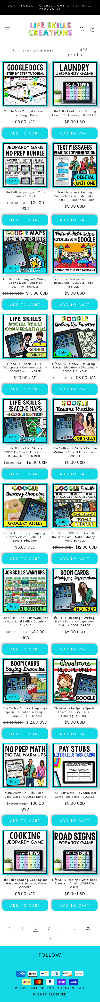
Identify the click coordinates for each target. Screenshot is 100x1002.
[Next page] (50, 938)
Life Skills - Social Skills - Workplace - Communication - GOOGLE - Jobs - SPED (25, 367)
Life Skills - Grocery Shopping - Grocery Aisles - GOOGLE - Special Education (25, 537)
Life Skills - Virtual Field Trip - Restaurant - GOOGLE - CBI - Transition (74, 283)
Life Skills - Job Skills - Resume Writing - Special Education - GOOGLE (75, 452)
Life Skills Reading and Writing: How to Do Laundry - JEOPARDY (74, 113)
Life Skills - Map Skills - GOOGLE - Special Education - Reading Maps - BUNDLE (25, 452)
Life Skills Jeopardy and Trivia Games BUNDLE (25, 194)
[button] (7, 29)
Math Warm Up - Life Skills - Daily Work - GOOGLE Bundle (25, 794)
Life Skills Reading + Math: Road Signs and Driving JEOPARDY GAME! (74, 883)
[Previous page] (9, 928)
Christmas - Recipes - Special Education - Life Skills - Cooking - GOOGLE (74, 712)
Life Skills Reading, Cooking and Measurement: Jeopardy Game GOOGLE (25, 883)
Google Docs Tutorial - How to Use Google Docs (25, 113)
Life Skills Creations (53, 988)
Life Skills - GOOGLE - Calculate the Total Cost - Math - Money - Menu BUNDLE (74, 537)
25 (88, 928)
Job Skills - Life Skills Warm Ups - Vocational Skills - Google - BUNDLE (25, 621)
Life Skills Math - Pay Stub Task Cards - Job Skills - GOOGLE (75, 794)
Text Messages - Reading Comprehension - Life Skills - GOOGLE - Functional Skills (74, 196)
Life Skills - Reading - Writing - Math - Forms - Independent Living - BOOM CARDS (74, 621)
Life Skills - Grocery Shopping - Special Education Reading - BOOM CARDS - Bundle (25, 712)
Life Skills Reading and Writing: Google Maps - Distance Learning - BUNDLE (25, 283)
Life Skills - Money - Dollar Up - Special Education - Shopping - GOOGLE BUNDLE (75, 367)
